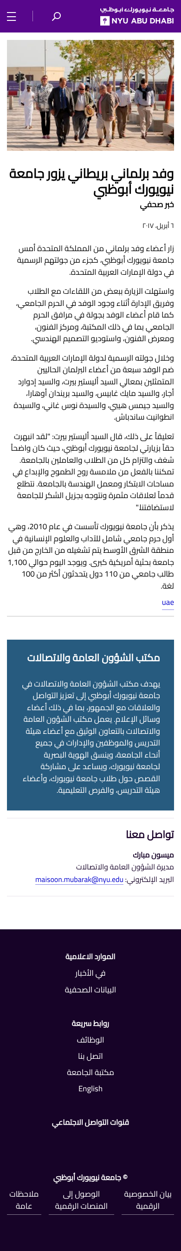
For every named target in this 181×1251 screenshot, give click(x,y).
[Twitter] (117, 1142)
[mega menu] (14, 16)
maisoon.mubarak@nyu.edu (79, 880)
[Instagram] (10, 1142)
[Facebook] (170, 1142)
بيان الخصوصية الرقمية (148, 1199)
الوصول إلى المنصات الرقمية (81, 1199)
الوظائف (90, 1039)
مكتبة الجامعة (90, 1072)
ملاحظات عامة (24, 1199)
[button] (56, 16)
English (90, 1088)
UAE (168, 602)
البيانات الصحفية (90, 989)
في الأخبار (90, 973)
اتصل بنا (90, 1056)
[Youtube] (64, 1142)
